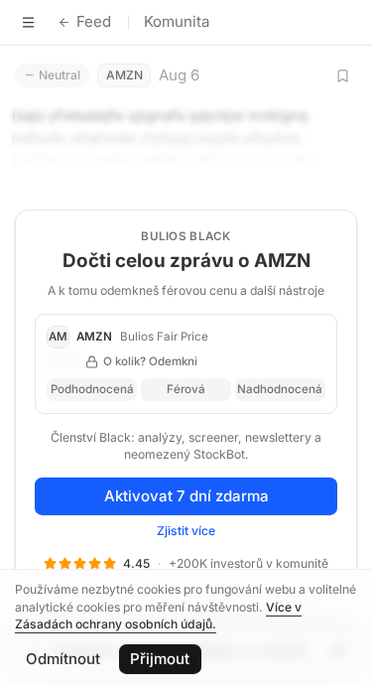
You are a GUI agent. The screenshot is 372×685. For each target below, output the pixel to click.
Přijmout (159, 658)
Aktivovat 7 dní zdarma (186, 495)
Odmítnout (63, 658)
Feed (93, 21)
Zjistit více (186, 530)
